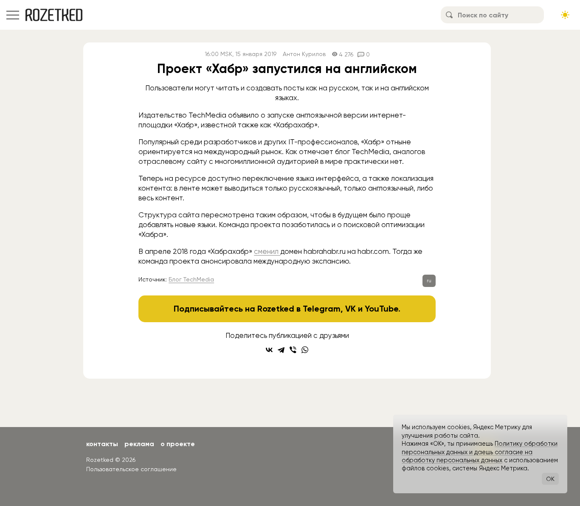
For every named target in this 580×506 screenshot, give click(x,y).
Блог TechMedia (191, 279)
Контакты (102, 444)
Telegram (322, 309)
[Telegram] (281, 350)
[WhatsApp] (305, 350)
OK (550, 478)
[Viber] (293, 350)
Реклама (139, 444)
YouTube (381, 309)
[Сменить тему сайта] (565, 14)
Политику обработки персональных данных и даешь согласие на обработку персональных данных (479, 452)
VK (350, 309)
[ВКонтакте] (269, 350)
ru (429, 281)
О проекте (177, 444)
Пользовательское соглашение (131, 469)
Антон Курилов (304, 54)
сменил (267, 251)
